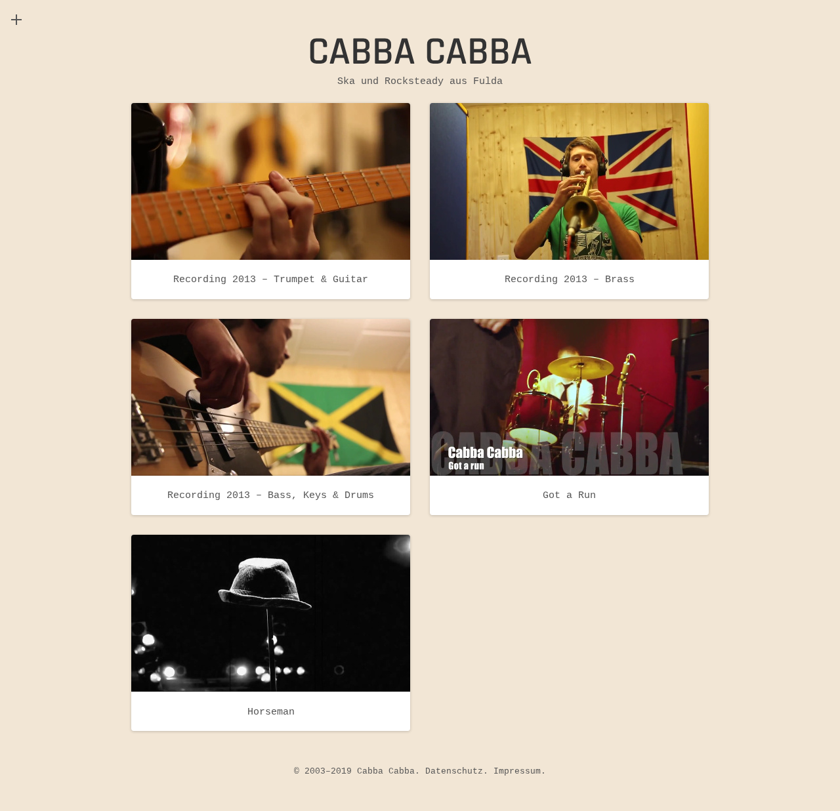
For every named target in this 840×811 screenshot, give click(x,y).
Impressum (517, 771)
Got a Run (569, 495)
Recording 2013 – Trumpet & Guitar (270, 279)
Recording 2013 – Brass (570, 279)
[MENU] (16, 19)
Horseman (271, 711)
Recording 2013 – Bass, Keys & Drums (270, 495)
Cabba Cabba (420, 52)
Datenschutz (454, 771)
